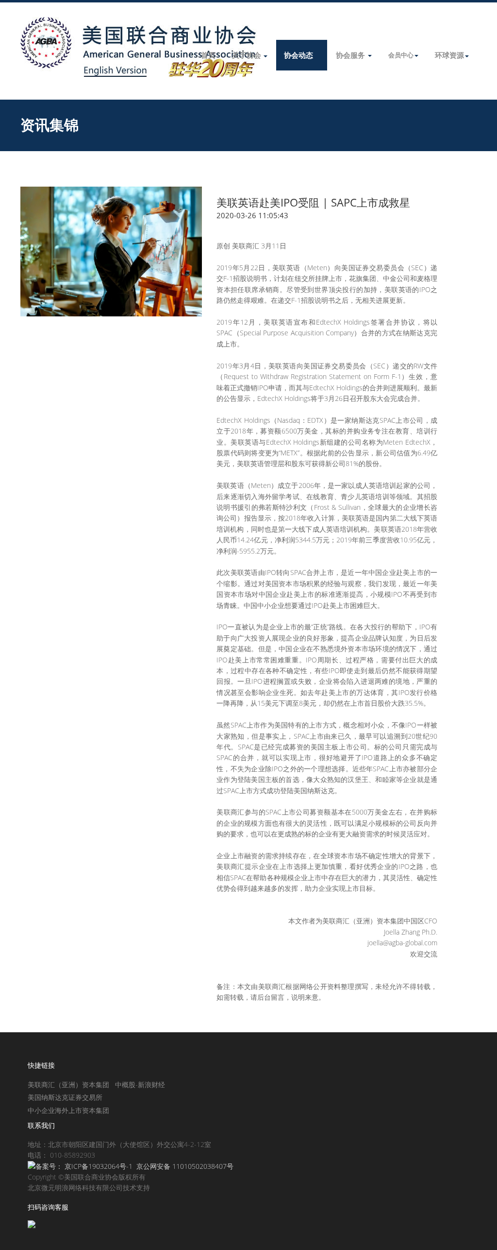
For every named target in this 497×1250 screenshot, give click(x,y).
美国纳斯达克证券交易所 (65, 1097)
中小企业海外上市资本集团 (68, 1110)
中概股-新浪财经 (140, 1084)
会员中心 (401, 55)
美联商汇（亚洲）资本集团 (68, 1084)
